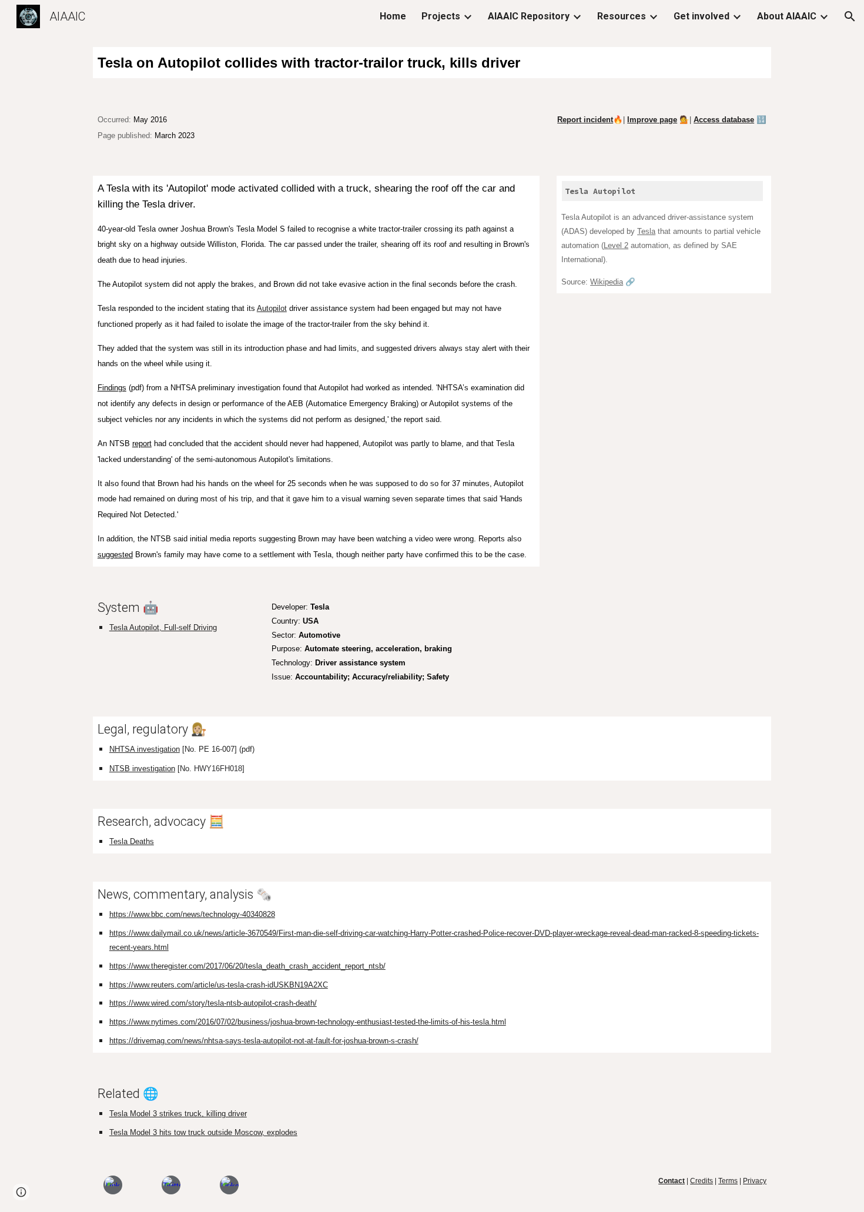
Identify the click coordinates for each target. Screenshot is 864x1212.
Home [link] (393, 16)
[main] (432, 62)
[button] (850, 16)
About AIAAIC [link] (786, 16)
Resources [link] (621, 16)
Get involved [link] (701, 16)
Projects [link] (440, 16)
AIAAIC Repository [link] (529, 16)
